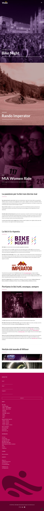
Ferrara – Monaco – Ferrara (7, 424)
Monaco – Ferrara (5, 420)
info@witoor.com (5, 466)
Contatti (3, 446)
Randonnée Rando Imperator (7, 419)
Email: (3, 381)
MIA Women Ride (16, 178)
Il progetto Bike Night (6, 439)
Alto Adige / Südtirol (6, 413)
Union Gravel (4, 429)
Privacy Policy (4, 438)
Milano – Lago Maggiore (6, 407)
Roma (3, 417)
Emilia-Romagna (5, 406)
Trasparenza (4, 448)
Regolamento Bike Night (6, 442)
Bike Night (10, 53)
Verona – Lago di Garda (6, 408)
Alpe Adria (4, 410)
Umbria (3, 414)
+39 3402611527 (5, 468)
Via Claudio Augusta (27, 272)
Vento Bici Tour (34, 338)
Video (3, 445)
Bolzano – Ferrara (5, 423)
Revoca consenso (5, 454)
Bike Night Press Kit (5, 441)
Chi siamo (3, 437)
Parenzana (4, 411)
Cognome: (4, 390)
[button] (41, 2)
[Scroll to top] (42, 508)
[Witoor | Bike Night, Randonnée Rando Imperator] (5, 2)
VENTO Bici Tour (5, 430)
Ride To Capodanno (5, 426)
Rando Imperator (16, 115)
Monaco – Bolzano (5, 421)
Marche (3, 415)
